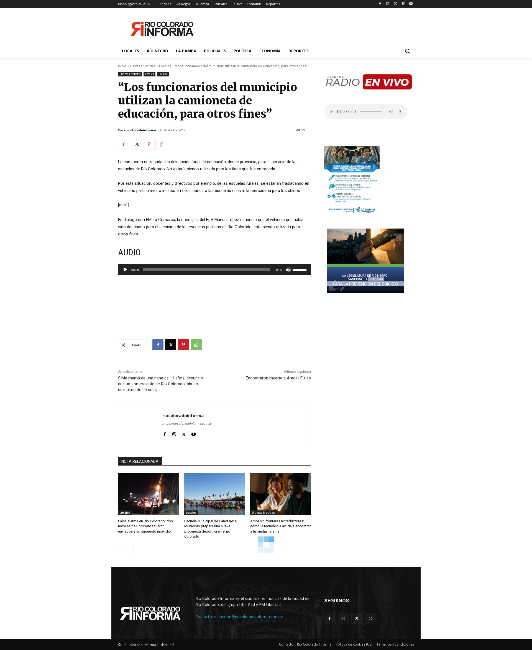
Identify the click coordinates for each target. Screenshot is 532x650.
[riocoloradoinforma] (140, 424)
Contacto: (204, 616)
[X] (395, 4)
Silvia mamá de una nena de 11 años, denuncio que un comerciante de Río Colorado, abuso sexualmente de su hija (160, 384)
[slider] (300, 269)
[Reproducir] (125, 270)
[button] (407, 51)
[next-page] (130, 549)
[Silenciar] (288, 270)
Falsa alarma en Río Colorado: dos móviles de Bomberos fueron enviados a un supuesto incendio (145, 526)
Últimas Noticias (142, 66)
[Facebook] (380, 4)
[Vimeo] (403, 4)
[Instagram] (388, 4)
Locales (165, 66)
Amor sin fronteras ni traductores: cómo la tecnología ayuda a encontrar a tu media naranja (280, 526)
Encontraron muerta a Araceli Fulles (278, 378)
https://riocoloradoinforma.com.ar (187, 423)
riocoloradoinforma (140, 130)
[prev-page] (121, 549)
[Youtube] (411, 4)
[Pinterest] (149, 144)
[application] (214, 269)
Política (163, 74)
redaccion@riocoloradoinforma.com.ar (248, 616)
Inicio (122, 66)
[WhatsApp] (161, 144)
